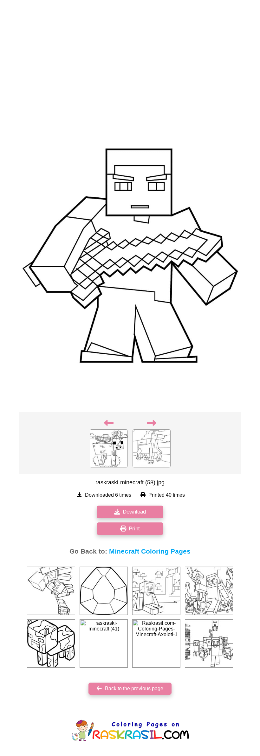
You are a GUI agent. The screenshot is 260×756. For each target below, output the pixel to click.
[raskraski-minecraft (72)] (209, 643)
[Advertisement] (130, 50)
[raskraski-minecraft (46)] (51, 643)
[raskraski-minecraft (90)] (104, 591)
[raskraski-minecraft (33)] (156, 591)
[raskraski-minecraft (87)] (209, 591)
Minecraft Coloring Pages (150, 551)
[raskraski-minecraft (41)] (104, 643)
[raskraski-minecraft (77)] (51, 591)
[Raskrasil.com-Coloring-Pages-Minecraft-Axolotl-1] (156, 643)
